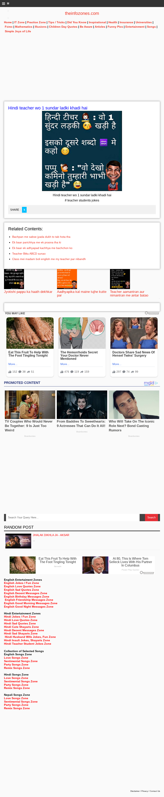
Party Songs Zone (16, 664)
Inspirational (97, 22)
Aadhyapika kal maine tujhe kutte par (81, 293)
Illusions (41, 26)
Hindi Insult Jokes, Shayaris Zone (27, 640)
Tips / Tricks (56, 22)
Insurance (126, 22)
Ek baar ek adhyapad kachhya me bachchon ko (42, 248)
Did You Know (76, 22)
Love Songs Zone (16, 657)
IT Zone (19, 22)
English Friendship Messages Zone (29, 599)
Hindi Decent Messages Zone (24, 630)
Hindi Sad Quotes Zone (20, 623)
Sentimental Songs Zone (21, 661)
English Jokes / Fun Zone (21, 583)
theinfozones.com (82, 13)
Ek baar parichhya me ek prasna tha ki (36, 242)
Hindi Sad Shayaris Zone (21, 633)
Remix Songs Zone (17, 668)
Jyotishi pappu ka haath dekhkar (28, 292)
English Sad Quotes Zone (21, 589)
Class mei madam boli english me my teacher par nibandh (49, 259)
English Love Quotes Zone (22, 586)
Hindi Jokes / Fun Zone (20, 616)
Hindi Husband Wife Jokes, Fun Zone (30, 636)
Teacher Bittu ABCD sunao (29, 253)
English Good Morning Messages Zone (30, 603)
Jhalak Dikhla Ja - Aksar (51, 535)
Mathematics (23, 26)
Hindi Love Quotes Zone (20, 620)
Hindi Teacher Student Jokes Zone (27, 643)
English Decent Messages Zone (25, 593)
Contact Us (155, 791)
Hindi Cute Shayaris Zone (21, 626)
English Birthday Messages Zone (26, 596)
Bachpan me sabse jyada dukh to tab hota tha (41, 236)
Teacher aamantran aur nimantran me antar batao (129, 293)
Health (112, 22)
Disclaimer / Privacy (139, 791)
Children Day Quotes (63, 26)
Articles (100, 26)
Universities (144, 22)
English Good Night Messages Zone (28, 606)
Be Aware (86, 26)
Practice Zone (36, 22)
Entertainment (135, 26)
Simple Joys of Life (18, 31)
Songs (151, 26)
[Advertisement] (82, 73)
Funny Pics (115, 26)
